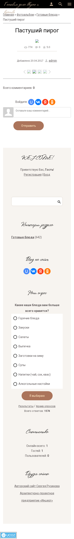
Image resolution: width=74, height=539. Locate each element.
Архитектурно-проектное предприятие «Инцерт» (37, 497)
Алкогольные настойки (34, 383)
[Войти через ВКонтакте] (38, 102)
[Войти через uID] (31, 102)
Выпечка (24, 346)
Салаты (23, 337)
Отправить (28, 125)
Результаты (26, 406)
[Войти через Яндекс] (45, 102)
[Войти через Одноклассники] (52, 102)
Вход (46, 174)
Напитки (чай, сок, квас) (34, 374)
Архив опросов (46, 406)
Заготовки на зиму (31, 355)
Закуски (23, 327)
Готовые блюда (22, 237)
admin (53, 60)
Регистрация (33, 174)
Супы (21, 365)
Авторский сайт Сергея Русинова (37, 486)
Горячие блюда (28, 318)
